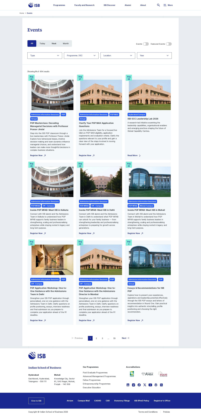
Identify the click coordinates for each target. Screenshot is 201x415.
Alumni (128, 5)
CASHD (97, 400)
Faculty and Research (84, 5)
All (32, 43)
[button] (125, 338)
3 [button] (102, 338)
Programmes (59, 5)
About (143, 5)
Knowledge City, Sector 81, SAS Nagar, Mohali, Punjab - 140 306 (64, 381)
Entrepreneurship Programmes (96, 384)
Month (66, 43)
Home (22, 13)
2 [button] (96, 338)
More (170, 5)
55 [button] (114, 338)
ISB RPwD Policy (141, 400)
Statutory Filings (122, 400)
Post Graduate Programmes (95, 372)
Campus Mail (84, 400)
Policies (166, 412)
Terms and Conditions (147, 412)
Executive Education (92, 387)
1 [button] (90, 338)
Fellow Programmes (91, 380)
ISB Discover (109, 5)
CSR (108, 400)
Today (42, 43)
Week (54, 43)
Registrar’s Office (162, 400)
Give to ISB (36, 401)
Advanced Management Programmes (99, 376)
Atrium (70, 400)
